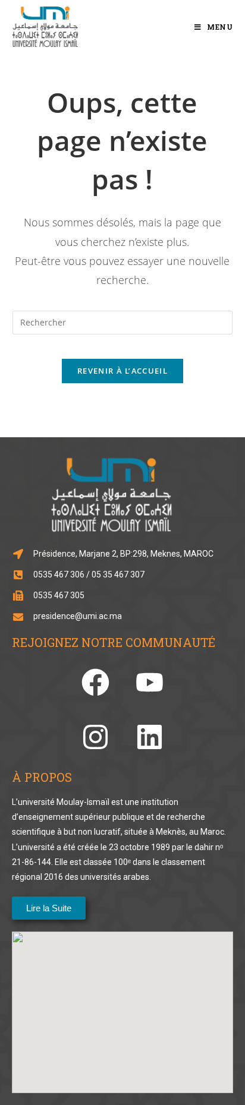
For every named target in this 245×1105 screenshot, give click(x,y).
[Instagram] (95, 737)
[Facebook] (95, 682)
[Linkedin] (149, 737)
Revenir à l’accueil (122, 370)
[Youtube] (149, 682)
